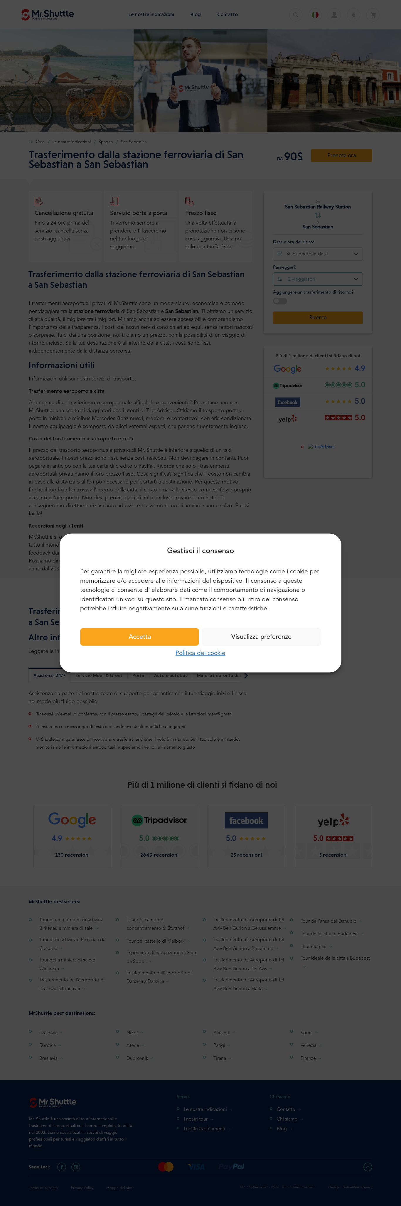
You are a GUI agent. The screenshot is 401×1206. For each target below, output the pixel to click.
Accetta (140, 637)
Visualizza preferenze (261, 637)
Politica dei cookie (200, 653)
